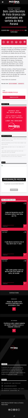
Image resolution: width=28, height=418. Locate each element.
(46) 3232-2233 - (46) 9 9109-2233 (12, 383)
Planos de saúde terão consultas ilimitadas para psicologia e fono (14, 303)
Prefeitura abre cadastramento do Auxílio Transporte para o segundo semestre (14, 325)
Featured (10, 9)
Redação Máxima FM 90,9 (16, 30)
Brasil (4, 203)
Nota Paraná (13, 83)
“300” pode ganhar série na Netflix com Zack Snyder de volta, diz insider (12, 151)
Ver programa (14, 190)
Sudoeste (17, 9)
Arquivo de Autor (14, 97)
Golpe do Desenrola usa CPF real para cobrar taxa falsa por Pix (13, 143)
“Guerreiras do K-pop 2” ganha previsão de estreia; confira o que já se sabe (14, 139)
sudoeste (21, 83)
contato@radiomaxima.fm (10, 386)
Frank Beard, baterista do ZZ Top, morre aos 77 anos (13, 147)
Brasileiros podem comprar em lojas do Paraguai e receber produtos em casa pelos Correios (13, 155)
